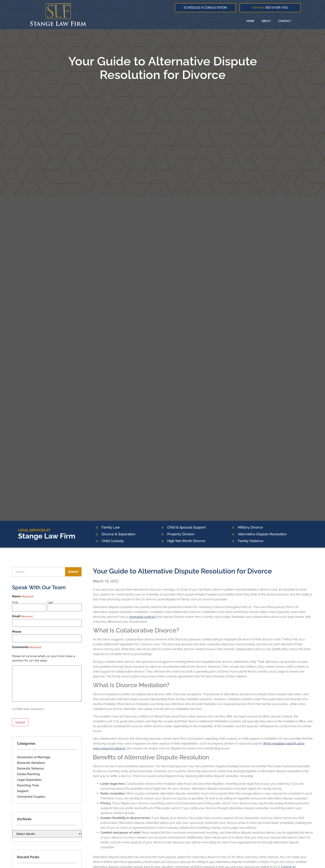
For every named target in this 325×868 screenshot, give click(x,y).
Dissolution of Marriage (33, 757)
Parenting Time (28, 785)
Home (250, 21)
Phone (16, 631)
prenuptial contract (142, 617)
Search (73, 571)
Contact (284, 21)
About (266, 21)
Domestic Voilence (30, 768)
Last (50, 602)
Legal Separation (29, 780)
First (15, 602)
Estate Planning (28, 774)
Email (22, 616)
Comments (26, 646)
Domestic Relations (31, 763)
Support (23, 791)
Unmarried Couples (31, 796)
